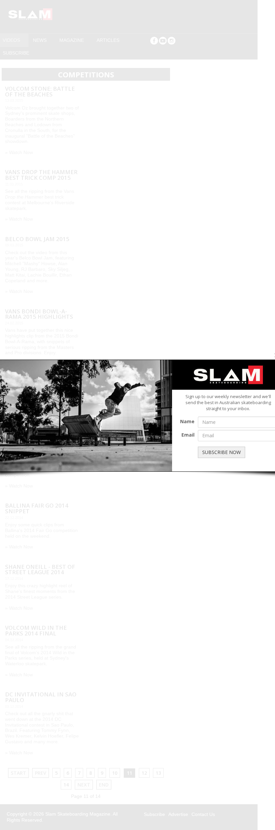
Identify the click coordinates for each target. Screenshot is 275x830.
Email (188, 435)
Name (187, 421)
